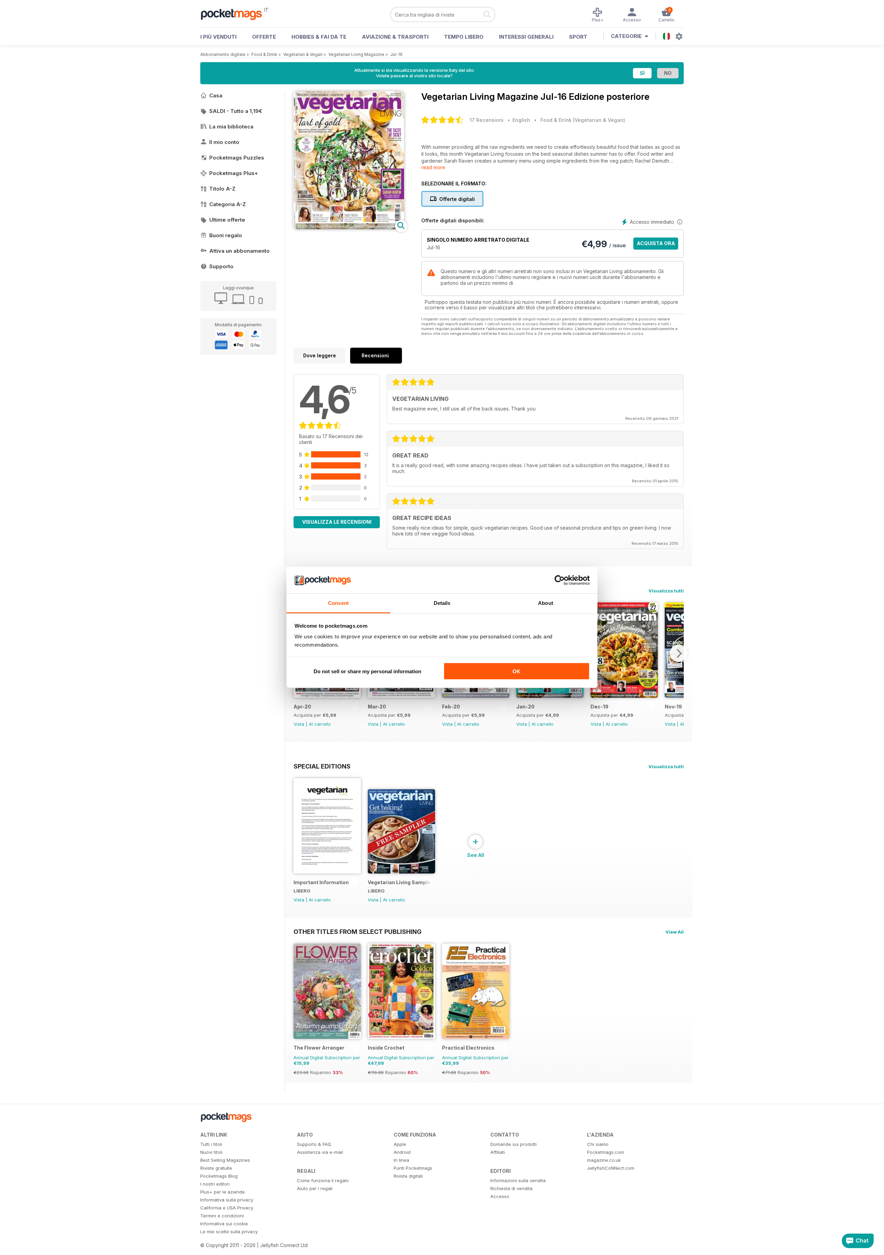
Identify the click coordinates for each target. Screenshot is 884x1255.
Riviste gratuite (216, 1168)
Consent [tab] (338, 603)
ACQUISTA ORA (656, 243)
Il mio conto (224, 142)
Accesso (499, 1196)
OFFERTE (264, 36)
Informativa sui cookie (224, 1223)
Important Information (321, 882)
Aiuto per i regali (315, 1188)
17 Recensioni (486, 120)
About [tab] (545, 603)
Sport (578, 36)
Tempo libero (463, 36)
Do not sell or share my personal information (367, 671)
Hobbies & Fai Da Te (318, 36)
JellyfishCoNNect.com (610, 1168)
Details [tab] (442, 603)
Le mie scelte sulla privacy (229, 1231)
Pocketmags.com (605, 1152)
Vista (299, 724)
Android (402, 1152)
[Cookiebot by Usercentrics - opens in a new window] (559, 580)
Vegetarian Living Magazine (356, 54)
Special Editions (322, 766)
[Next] (678, 653)
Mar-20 (377, 706)
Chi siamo (597, 1144)
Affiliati (497, 1152)
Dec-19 (599, 706)
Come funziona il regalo (323, 1180)
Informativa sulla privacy (226, 1200)
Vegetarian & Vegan (303, 54)
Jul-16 (396, 54)
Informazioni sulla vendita (518, 1180)
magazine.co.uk (604, 1160)
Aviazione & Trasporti (395, 36)
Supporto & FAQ (314, 1144)
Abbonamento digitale (223, 54)
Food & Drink (264, 54)
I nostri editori (215, 1184)
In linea (401, 1160)
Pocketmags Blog (219, 1176)
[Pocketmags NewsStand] (234, 14)
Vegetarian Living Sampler (400, 882)
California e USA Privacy (226, 1207)
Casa (215, 95)
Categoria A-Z (227, 204)
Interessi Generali (526, 36)
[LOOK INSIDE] (349, 227)
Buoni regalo (225, 235)
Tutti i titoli (211, 1144)
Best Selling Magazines (225, 1160)
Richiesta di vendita (511, 1188)
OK (516, 671)
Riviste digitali (408, 1176)
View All (674, 932)
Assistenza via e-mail (320, 1152)
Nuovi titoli (211, 1152)
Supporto (221, 266)
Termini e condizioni (222, 1215)
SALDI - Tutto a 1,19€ (235, 111)
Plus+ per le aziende (222, 1192)
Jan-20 (525, 706)
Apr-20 (302, 706)
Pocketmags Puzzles (236, 157)
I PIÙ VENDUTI (218, 36)
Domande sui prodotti (513, 1144)
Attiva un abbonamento (239, 251)
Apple (400, 1144)
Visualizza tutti (666, 590)
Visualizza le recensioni (337, 522)
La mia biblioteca (231, 126)
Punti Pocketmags (413, 1168)
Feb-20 (451, 706)
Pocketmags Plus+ (233, 173)
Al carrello (320, 724)
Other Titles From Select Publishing (358, 931)
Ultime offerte (227, 219)
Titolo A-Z (222, 188)
